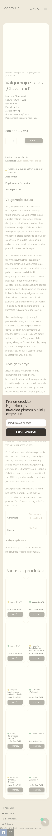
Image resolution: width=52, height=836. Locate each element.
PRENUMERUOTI (26, 432)
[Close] (47, 398)
